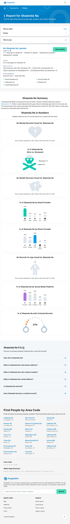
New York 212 (30, 418)
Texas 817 (28, 451)
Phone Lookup (40, 508)
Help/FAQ (6, 504)
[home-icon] (5, 8)
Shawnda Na (14, 8)
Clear (65, 29)
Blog (5, 501)
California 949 (51, 429)
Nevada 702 (8, 423)
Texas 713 (7, 435)
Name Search (39, 501)
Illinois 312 (28, 429)
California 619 (51, 446)
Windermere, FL (6, 104)
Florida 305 (50, 418)
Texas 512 (7, 440)
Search (61, 491)
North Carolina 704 (10, 451)
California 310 (8, 418)
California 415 (51, 423)
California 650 (51, 435)
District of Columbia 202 (33, 423)
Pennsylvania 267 (10, 446)
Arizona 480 (51, 440)
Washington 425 (30, 435)
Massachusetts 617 (31, 440)
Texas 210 (28, 446)
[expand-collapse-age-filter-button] (39, 40)
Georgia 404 (8, 429)
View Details (60, 49)
